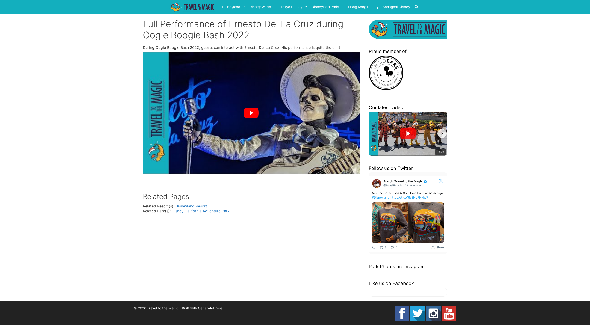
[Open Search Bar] (416, 7)
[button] (374, 133)
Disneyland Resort (191, 206)
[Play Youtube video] (251, 113)
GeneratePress (210, 308)
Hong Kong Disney (363, 7)
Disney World (260, 7)
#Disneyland (380, 197)
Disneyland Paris (325, 7)
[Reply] (374, 247)
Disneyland (231, 7)
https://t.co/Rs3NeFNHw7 (409, 197)
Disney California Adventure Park (201, 211)
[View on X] (441, 180)
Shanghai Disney (396, 7)
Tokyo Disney (291, 7)
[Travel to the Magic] (193, 7)
